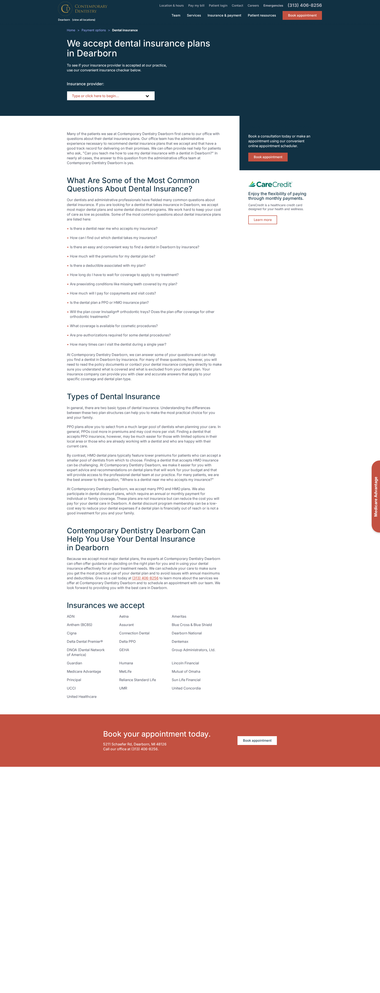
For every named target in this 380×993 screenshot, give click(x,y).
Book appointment (268, 157)
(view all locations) (83, 19)
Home (71, 30)
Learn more (263, 220)
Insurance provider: (85, 84)
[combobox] (111, 95)
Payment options (94, 30)
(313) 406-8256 (145, 578)
